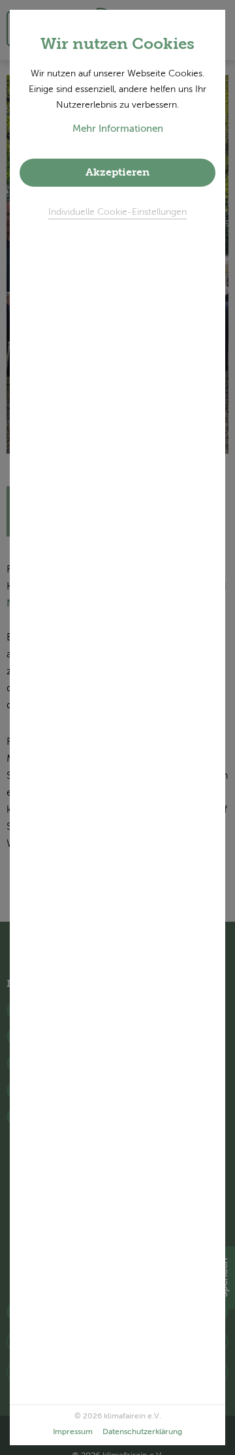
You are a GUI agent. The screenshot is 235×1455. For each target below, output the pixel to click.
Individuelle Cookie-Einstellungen (117, 212)
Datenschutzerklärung (142, 1432)
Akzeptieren (117, 173)
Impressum (73, 1432)
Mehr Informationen (117, 129)
